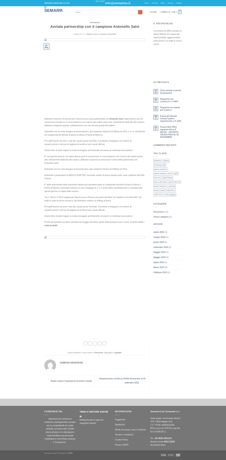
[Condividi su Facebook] (85, 343)
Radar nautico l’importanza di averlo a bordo (71, 381)
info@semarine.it (117, 3)
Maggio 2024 (159, 252)
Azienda (155, 3)
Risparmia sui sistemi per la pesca (170, 108)
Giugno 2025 (159, 237)
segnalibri (118, 353)
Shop (163, 3)
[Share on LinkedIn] (104, 343)
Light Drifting (167, 178)
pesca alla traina (160, 182)
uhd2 (163, 190)
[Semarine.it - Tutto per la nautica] (57, 12)
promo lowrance (160, 186)
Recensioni (95, 22)
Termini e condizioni (124, 435)
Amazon (71, 439)
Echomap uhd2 (160, 165)
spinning (172, 186)
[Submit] (140, 12)
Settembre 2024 (160, 247)
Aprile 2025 (158, 242)
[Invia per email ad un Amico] (95, 343)
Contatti (179, 3)
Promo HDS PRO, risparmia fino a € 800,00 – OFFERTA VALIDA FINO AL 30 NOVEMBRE (169, 132)
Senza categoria (161, 217)
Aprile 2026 (158, 232)
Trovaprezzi (60, 442)
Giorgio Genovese (108, 34)
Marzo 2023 (158, 267)
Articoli (170, 3)
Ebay (64, 439)
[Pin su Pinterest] (100, 343)
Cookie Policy (121, 440)
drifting (166, 161)
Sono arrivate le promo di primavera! (170, 91)
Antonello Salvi (116, 119)
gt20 (176, 173)
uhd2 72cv (158, 195)
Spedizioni (120, 424)
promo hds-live (174, 182)
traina (156, 190)
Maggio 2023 (159, 257)
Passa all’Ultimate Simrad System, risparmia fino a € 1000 (170, 118)
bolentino (157, 161)
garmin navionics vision (163, 173)
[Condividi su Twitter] (90, 343)
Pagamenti (120, 420)
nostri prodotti (50, 225)
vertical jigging (170, 195)
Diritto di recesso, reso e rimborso (130, 430)
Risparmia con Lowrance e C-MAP (169, 100)
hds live (157, 178)
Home (146, 3)
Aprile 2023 (158, 262)
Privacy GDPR (122, 445)
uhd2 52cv (171, 190)
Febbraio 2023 (160, 272)
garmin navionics (160, 169)
